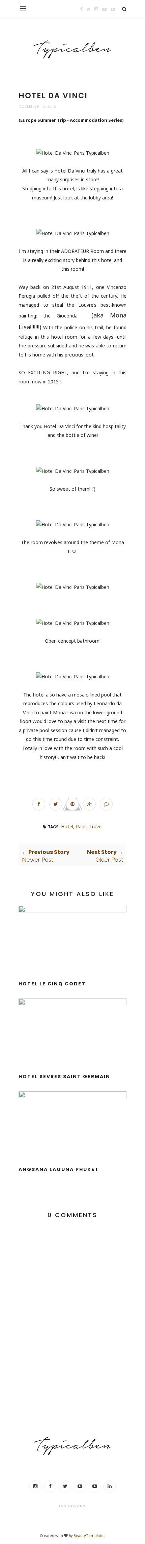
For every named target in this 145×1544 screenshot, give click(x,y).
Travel (96, 826)
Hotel (67, 826)
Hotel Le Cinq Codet (52, 983)
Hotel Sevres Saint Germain (64, 1076)
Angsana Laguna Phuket (59, 1169)
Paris (81, 826)
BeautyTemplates (89, 1535)
